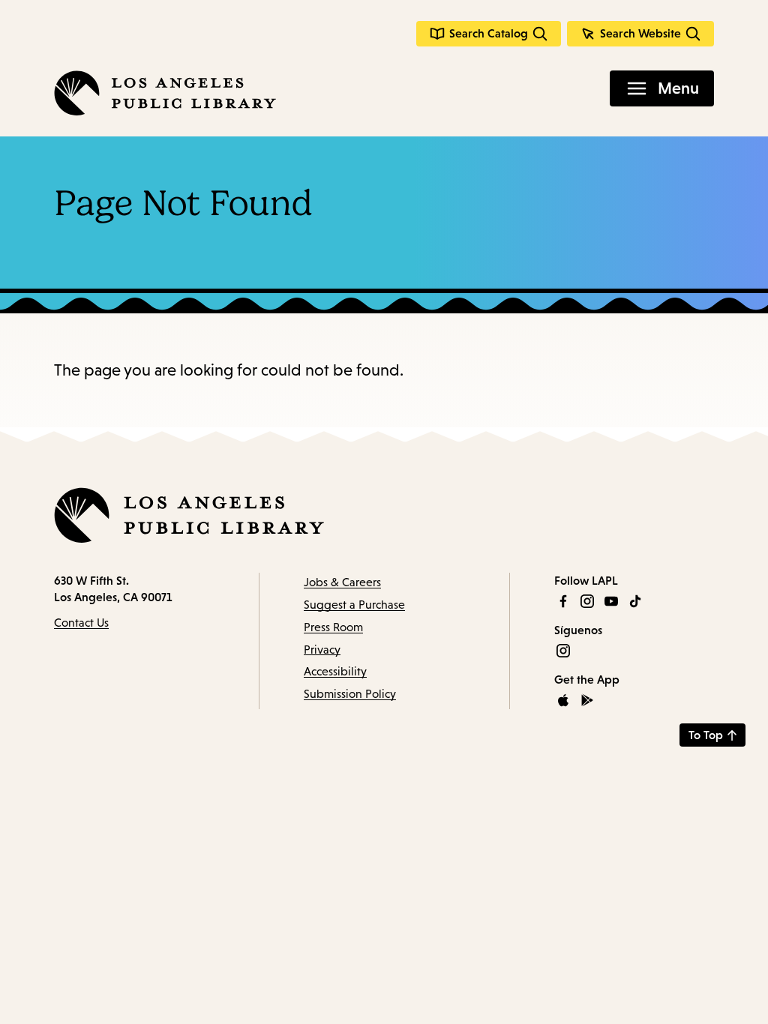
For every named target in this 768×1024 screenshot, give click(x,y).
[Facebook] (563, 601)
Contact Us (81, 622)
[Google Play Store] (587, 700)
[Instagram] (587, 601)
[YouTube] (611, 601)
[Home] (165, 92)
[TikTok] (635, 601)
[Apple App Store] (563, 700)
